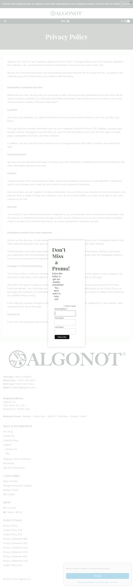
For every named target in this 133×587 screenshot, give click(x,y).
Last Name (59, 327)
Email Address (61, 309)
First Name (59, 318)
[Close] (130, 2)
